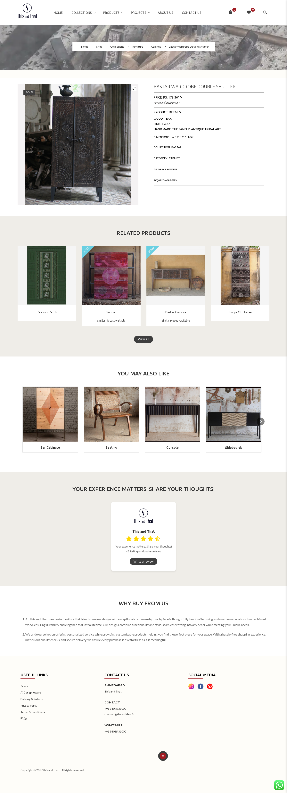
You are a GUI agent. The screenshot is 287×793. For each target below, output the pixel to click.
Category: (161, 158)
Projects (138, 12)
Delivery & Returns (165, 169)
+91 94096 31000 (115, 708)
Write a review (143, 561)
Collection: (162, 147)
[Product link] (47, 275)
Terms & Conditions (32, 712)
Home (58, 12)
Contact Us (191, 12)
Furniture (137, 46)
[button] (261, 421)
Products (111, 12)
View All (143, 339)
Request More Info (165, 180)
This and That (113, 691)
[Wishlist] (249, 12)
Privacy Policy (28, 705)
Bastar (176, 147)
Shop (99, 46)
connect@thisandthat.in (119, 714)
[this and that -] (27, 12)
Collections (81, 12)
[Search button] (265, 12)
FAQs (23, 718)
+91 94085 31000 (115, 731)
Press (24, 686)
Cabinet (156, 46)
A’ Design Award (31, 692)
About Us (165, 12)
